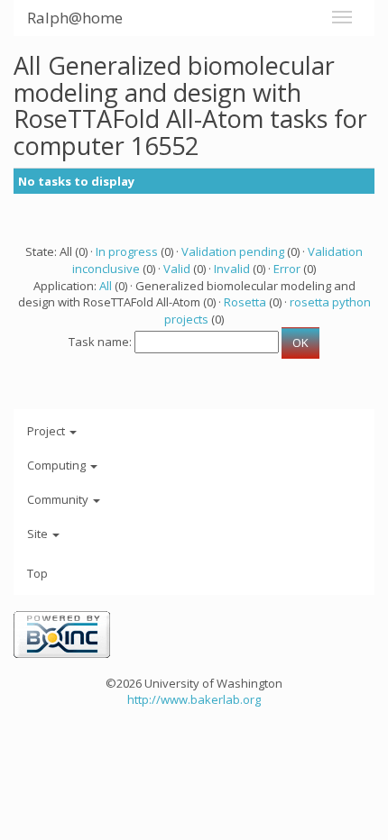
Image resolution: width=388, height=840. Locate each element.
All (105, 286)
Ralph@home (75, 17)
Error (286, 268)
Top (37, 573)
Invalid (232, 268)
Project (47, 431)
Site (39, 533)
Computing (57, 465)
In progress (127, 251)
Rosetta (245, 302)
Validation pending (232, 251)
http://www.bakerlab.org (194, 699)
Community (59, 499)
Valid (176, 268)
